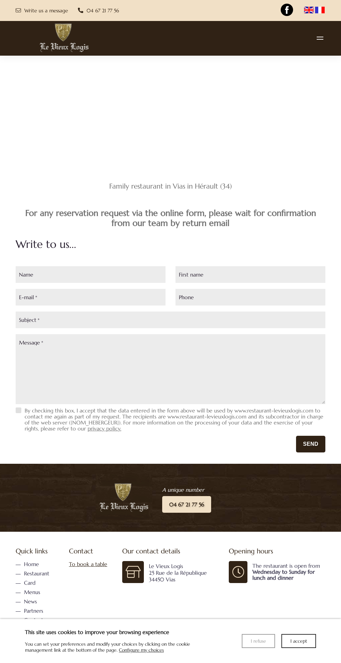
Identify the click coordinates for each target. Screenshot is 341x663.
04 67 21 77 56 (186, 504)
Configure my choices (141, 650)
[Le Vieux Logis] (320, 38)
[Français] (319, 10)
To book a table (88, 564)
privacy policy (104, 428)
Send (310, 444)
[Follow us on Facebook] (286, 10)
